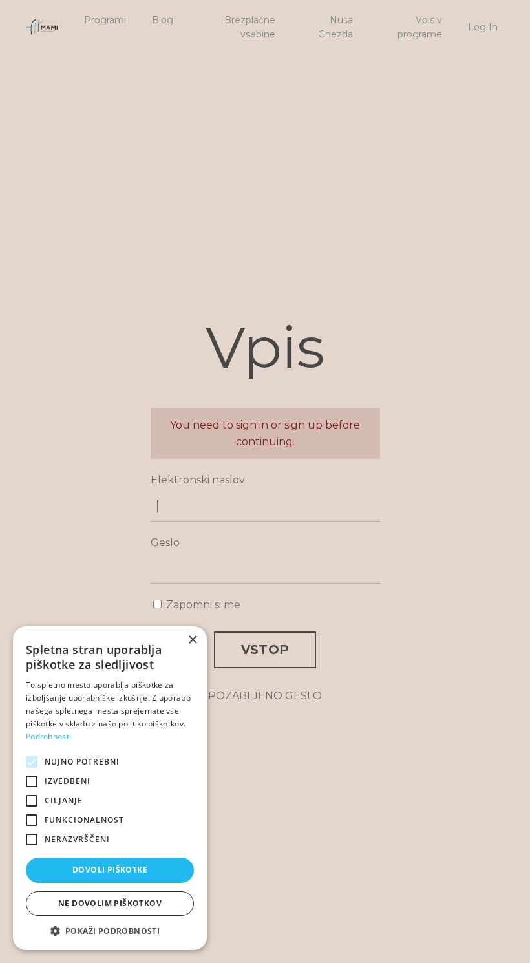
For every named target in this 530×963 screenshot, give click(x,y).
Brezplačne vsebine (249, 27)
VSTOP (265, 649)
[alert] (110, 788)
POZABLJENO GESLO (265, 696)
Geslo (165, 542)
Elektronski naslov (198, 480)
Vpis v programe (420, 27)
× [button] (192, 640)
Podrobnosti (48, 736)
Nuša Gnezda (335, 27)
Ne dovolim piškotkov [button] (110, 903)
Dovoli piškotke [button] (109, 869)
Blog (162, 20)
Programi (105, 20)
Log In (483, 27)
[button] (110, 930)
